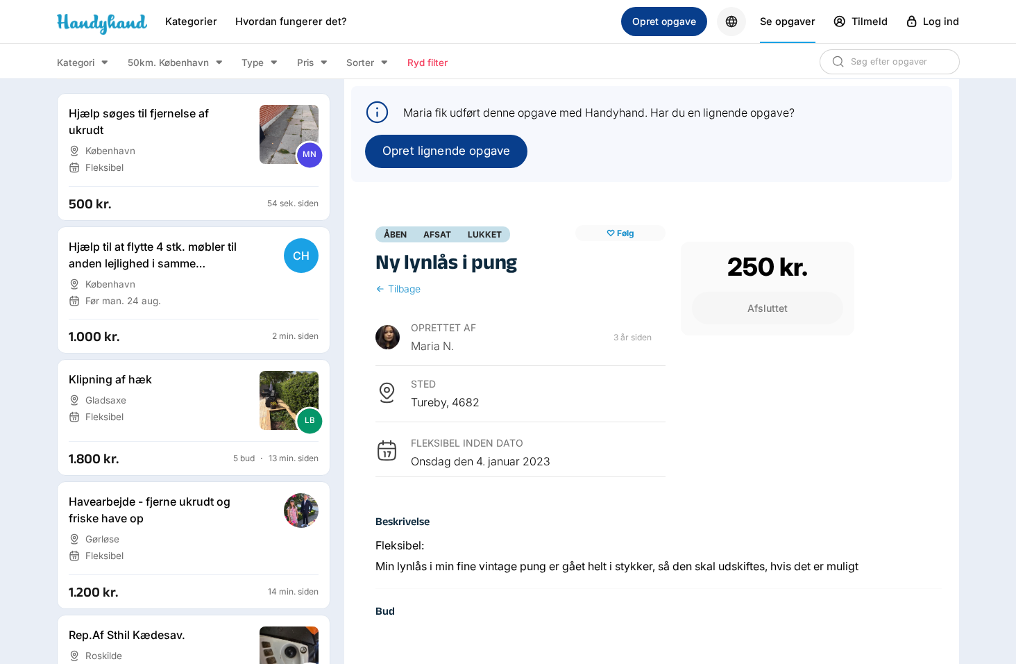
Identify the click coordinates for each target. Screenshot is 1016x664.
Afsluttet (767, 308)
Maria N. (432, 346)
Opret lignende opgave (446, 151)
